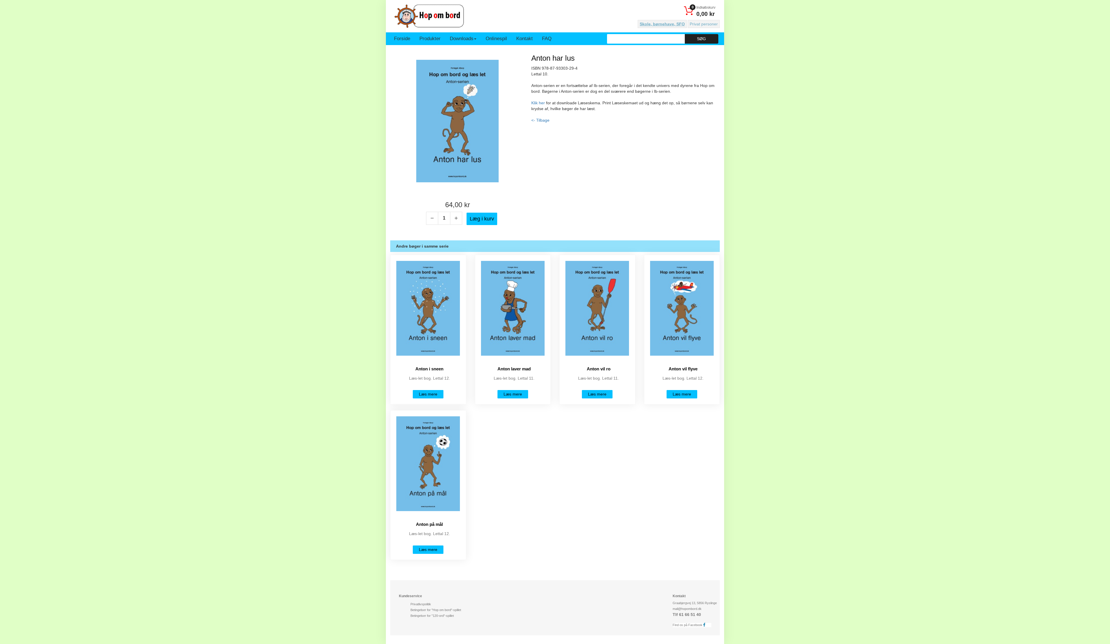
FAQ (547, 38)
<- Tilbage (540, 120)
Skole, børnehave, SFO (662, 24)
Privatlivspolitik (420, 604)
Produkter (430, 38)
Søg (701, 38)
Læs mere (428, 394)
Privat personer (704, 24)
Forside (402, 38)
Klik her (538, 103)
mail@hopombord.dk (687, 608)
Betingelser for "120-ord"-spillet (432, 615)
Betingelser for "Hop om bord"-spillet (435, 610)
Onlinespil (496, 38)
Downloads (461, 38)
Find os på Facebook (688, 625)
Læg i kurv (482, 219)
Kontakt (524, 38)
